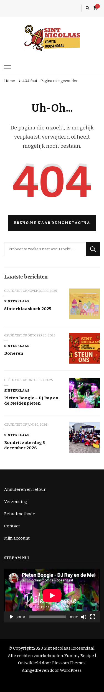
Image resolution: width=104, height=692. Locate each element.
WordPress (71, 670)
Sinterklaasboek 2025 (27, 308)
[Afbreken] (84, 617)
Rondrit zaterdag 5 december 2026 (24, 445)
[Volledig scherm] (92, 617)
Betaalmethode (19, 513)
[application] (52, 595)
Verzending (15, 501)
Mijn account (17, 538)
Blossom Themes (68, 662)
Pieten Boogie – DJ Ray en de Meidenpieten (31, 400)
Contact (12, 526)
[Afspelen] (11, 617)
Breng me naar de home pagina (52, 223)
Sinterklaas (16, 301)
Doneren (13, 353)
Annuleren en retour (25, 489)
